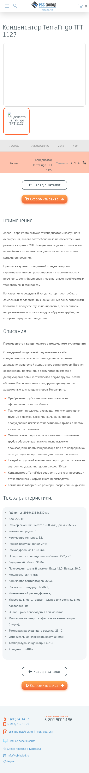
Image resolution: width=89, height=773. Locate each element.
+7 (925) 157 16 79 (17, 724)
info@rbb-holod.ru (18, 755)
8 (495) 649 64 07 (18, 719)
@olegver (9, 761)
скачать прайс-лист (21, 731)
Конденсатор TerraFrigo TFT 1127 (42, 165)
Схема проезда (16, 748)
